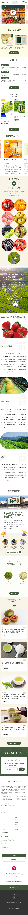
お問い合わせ (4, 851)
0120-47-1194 (4, 805)
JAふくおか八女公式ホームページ (13, 881)
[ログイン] (20, 2)
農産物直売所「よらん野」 (7, 840)
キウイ (4, 824)
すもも (16, 822)
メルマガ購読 (13, 859)
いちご (16, 829)
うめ (3, 822)
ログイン (14, 855)
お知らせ (3, 843)
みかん (4, 829)
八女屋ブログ (4, 832)
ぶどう (16, 824)
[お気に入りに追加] (11, 114)
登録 (21, 769)
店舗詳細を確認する (12, 552)
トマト (16, 817)
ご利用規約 (8, 902)
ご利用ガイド (4, 847)
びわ (16, 819)
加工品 (4, 815)
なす (3, 817)
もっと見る (14, 593)
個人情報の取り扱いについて (16, 902)
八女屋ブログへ (13, 743)
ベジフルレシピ (5, 836)
